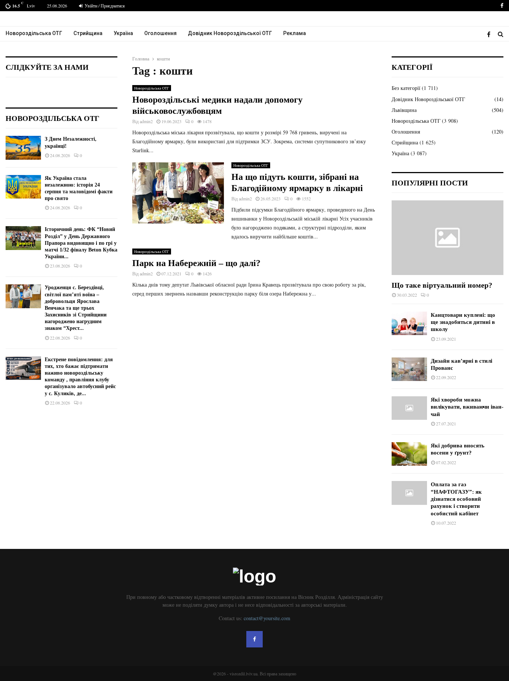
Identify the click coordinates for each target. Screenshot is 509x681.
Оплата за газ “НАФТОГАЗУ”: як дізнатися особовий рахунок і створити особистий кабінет (456, 498)
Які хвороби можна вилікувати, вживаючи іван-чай (467, 407)
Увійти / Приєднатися (104, 6)
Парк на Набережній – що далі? (196, 263)
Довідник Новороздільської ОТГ (230, 33)
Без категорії (406, 87)
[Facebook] (490, 34)
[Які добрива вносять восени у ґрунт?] (409, 454)
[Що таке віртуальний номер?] (447, 237)
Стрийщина (87, 33)
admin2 (146, 121)
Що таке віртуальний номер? (442, 285)
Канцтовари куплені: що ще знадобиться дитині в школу (463, 322)
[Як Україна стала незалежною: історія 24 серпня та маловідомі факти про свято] (23, 187)
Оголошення (160, 33)
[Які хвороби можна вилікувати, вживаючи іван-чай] (409, 408)
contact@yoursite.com (267, 618)
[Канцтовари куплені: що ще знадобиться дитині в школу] (409, 323)
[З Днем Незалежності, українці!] (23, 147)
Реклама (294, 33)
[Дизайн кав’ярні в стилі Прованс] (409, 369)
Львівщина (404, 109)
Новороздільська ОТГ (34, 33)
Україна (123, 33)
